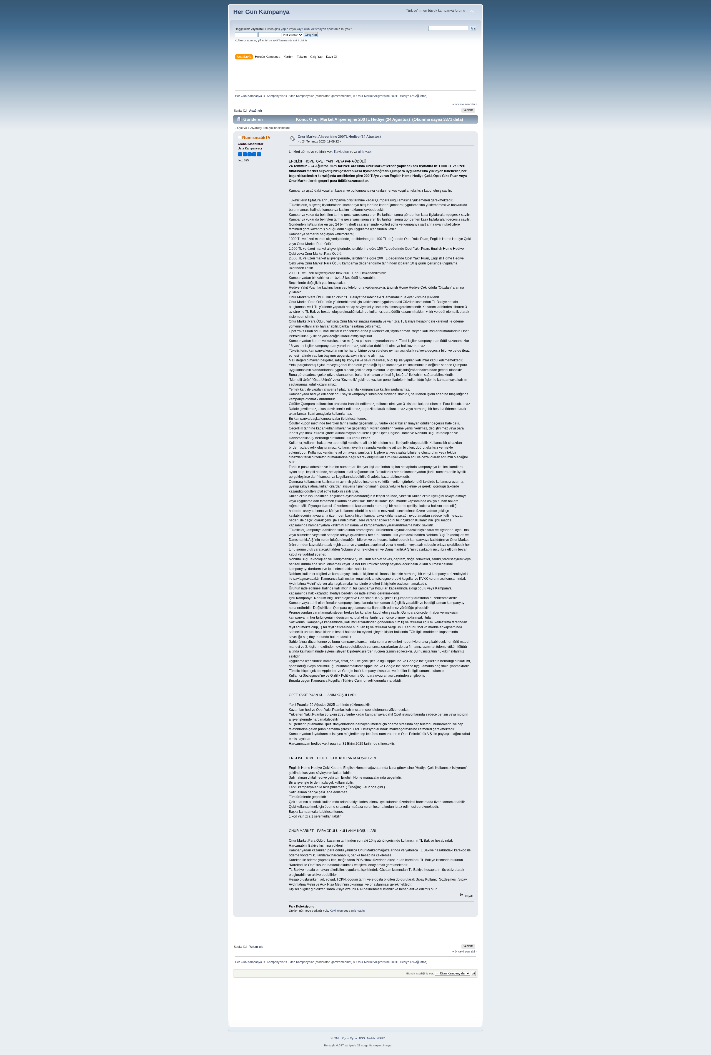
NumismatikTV (256, 137)
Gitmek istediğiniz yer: (420, 973)
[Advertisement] (355, 76)
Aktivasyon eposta (323, 29)
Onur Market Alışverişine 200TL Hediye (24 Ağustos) (339, 137)
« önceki (458, 104)
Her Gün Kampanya (261, 11)
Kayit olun (341, 152)
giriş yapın (281, 29)
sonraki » (471, 104)
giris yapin (366, 152)
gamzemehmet (341, 96)
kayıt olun (303, 29)
